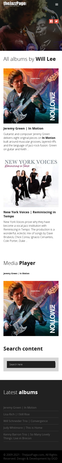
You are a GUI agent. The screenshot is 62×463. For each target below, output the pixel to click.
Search (23, 348)
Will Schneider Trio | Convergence (25, 421)
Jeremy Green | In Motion (23, 128)
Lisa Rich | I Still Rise (16, 414)
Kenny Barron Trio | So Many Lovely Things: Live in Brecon (26, 436)
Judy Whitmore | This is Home (22, 428)
